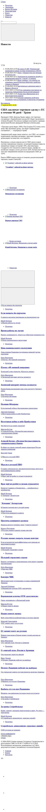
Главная (8, 751)
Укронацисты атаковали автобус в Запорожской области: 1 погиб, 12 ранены (23, 77)
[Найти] (18, 32)
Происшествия (10, 11)
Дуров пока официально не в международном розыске (22, 95)
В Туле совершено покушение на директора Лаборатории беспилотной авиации (23, 91)
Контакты (8, 755)
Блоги (7, 13)
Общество (9, 15)
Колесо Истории (11, 9)
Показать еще (6, 736)
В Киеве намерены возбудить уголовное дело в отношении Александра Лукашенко (24, 98)
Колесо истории (15, 241)
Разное (7, 753)
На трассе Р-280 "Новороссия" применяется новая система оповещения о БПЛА (23, 70)
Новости (8, 17)
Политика (8, 5)
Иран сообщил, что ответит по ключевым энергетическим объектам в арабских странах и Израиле (22, 82)
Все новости (5, 103)
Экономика (9, 7)
